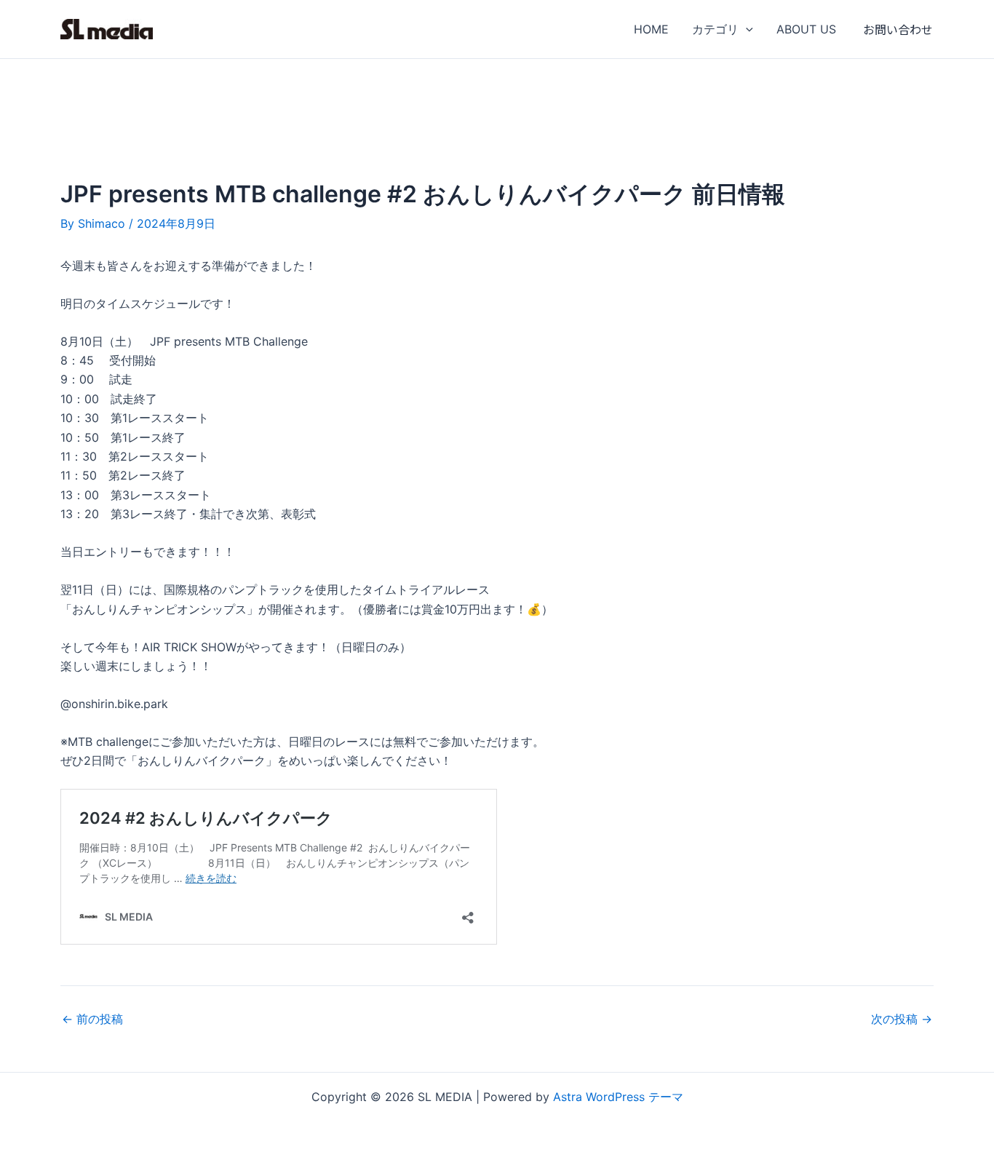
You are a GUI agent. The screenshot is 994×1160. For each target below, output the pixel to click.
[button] (898, 29)
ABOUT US (806, 29)
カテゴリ (715, 29)
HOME (651, 29)
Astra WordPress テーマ (618, 1096)
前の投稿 (92, 1019)
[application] (746, 29)
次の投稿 (901, 1019)
